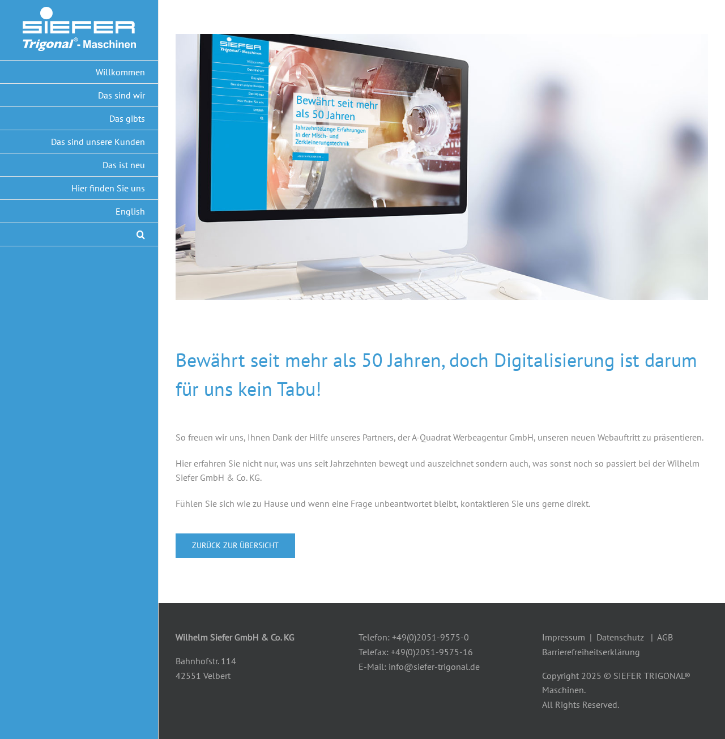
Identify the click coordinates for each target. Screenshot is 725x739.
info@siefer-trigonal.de (434, 666)
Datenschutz (620, 637)
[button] (79, 234)
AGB (665, 637)
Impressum (563, 637)
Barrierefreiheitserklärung (591, 651)
